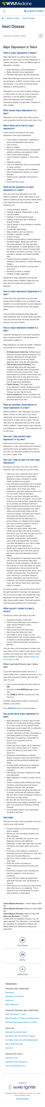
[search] (20, 35)
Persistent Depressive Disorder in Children (21, 1022)
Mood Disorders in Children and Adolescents (22, 1018)
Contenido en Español (35, 10)
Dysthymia (9, 1000)
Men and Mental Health (14, 1044)
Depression (9, 992)
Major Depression (12, 1004)
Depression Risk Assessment (16, 1062)
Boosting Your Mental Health (16, 1032)
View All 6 (9, 1048)
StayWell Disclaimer (22, 1099)
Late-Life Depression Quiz (15, 1065)
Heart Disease (28, 18)
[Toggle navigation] (4, 11)
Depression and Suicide (14, 996)
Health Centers (13, 18)
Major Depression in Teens (15, 1014)
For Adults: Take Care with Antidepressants (21, 1040)
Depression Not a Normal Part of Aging (20, 1036)
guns (20, 575)
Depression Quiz (11, 1057)
